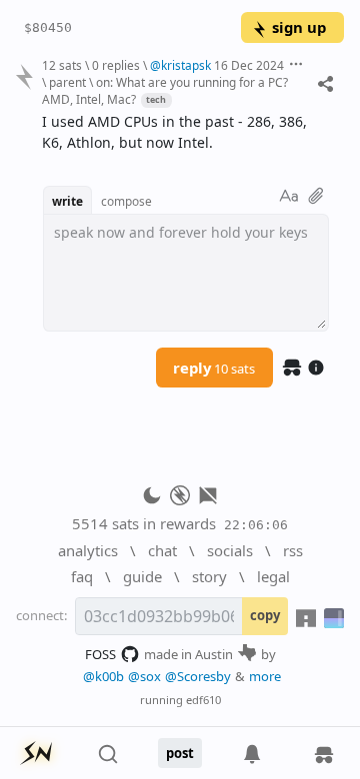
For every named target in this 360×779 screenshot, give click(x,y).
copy (265, 615)
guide (142, 576)
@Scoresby (198, 676)
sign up (299, 27)
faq (82, 576)
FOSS (100, 654)
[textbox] (185, 133)
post (180, 753)
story (209, 576)
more (265, 676)
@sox (144, 676)
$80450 (48, 27)
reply (214, 368)
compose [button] (126, 201)
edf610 (203, 699)
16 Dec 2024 (249, 65)
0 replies (116, 65)
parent (67, 82)
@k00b (103, 676)
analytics (88, 550)
